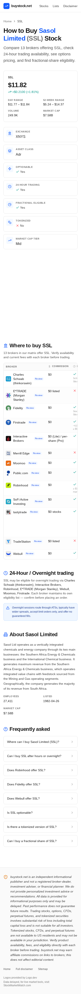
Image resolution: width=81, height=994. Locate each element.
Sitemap (43, 969)
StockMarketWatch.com (17, 985)
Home (7, 21)
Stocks (43, 6)
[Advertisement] (40, 300)
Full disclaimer (24, 969)
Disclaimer (70, 6)
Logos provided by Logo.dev (20, 977)
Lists (56, 6)
